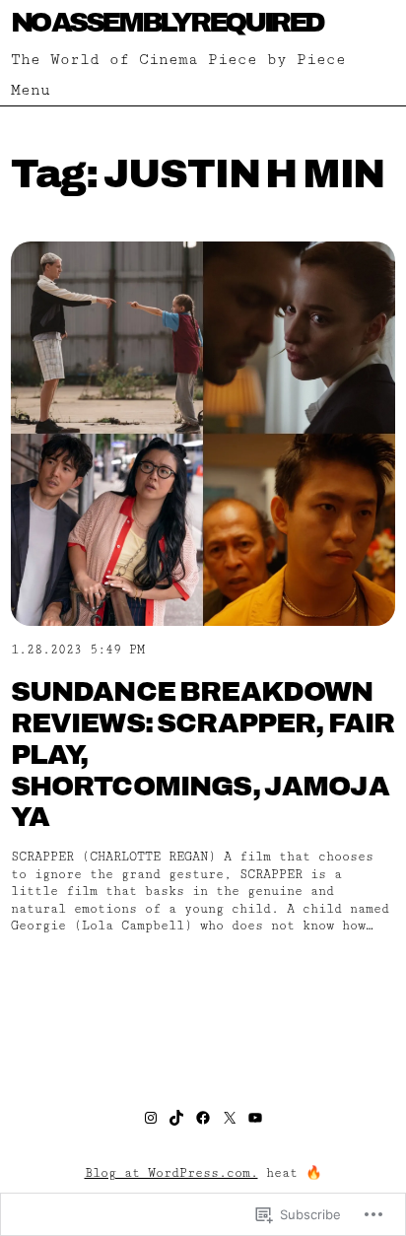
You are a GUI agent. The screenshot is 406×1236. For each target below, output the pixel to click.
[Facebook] (203, 1118)
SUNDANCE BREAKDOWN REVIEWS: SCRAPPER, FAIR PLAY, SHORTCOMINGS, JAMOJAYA (203, 754)
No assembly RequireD (167, 22)
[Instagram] (151, 1118)
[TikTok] (176, 1118)
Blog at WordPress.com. (171, 1173)
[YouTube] (255, 1118)
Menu (30, 90)
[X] (229, 1118)
